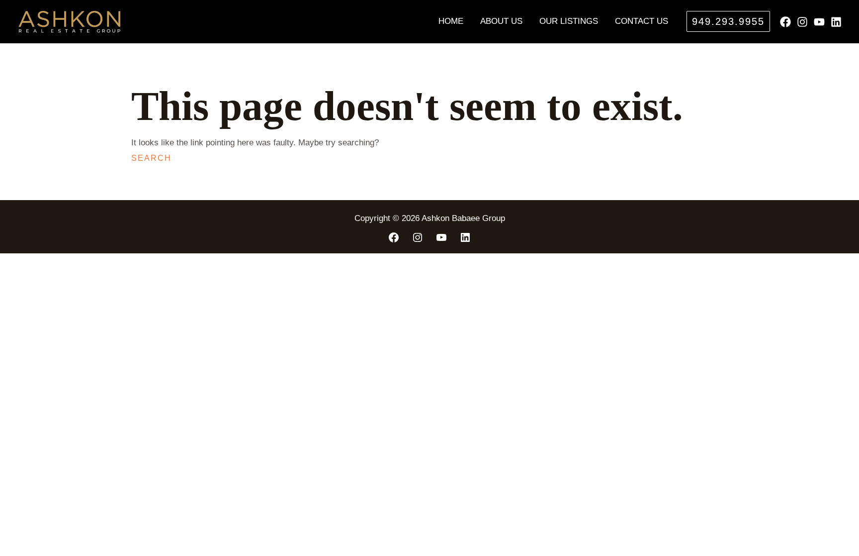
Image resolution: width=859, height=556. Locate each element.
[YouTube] (819, 21)
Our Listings (568, 21)
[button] (728, 21)
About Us (501, 21)
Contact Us (641, 21)
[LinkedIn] (465, 237)
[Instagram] (802, 21)
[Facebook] (785, 21)
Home (450, 21)
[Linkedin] (836, 21)
